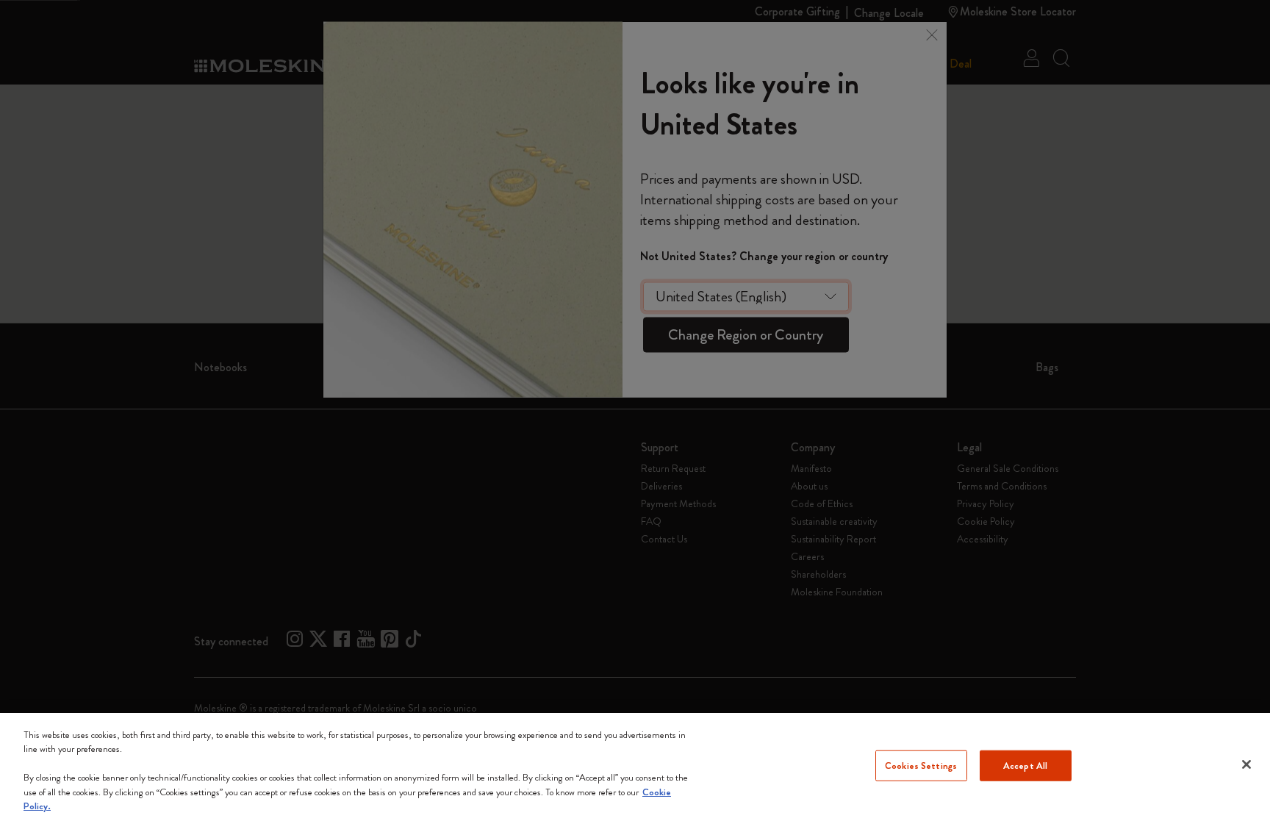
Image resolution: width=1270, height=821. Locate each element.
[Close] (1246, 764)
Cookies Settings (921, 765)
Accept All (1025, 765)
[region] (635, 767)
